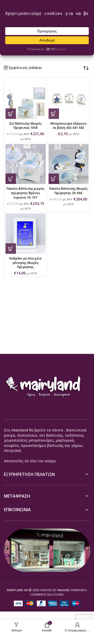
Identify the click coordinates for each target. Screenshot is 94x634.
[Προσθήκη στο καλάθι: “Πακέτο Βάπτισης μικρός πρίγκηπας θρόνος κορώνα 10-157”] (10, 179)
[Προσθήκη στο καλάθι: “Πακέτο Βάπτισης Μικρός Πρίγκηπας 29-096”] (54, 179)
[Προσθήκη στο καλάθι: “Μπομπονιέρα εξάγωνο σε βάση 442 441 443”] (54, 113)
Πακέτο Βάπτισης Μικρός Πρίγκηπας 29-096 (68, 190)
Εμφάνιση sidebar (25, 68)
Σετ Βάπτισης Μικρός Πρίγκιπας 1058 (25, 125)
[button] (10, 248)
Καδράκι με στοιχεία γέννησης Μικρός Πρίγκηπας (25, 262)
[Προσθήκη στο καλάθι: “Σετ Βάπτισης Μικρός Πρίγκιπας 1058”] (10, 113)
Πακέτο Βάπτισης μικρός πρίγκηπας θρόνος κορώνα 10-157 (25, 193)
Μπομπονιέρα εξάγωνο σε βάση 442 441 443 (68, 125)
